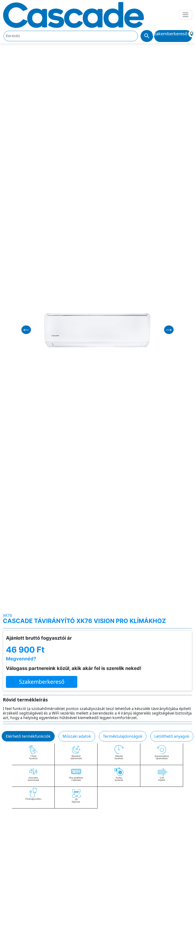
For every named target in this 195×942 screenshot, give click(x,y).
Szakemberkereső (41, 681)
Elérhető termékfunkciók (28, 736)
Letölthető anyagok (171, 736)
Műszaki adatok (77, 736)
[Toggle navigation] (185, 15)
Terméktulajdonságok (122, 736)
